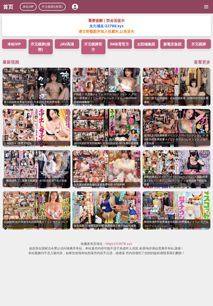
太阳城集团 (146, 44)
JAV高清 (67, 44)
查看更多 (202, 62)
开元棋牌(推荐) (52, 7)
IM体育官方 (119, 44)
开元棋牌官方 (93, 47)
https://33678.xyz (119, 244)
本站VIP (28, 7)
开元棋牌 (198, 44)
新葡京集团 (172, 44)
